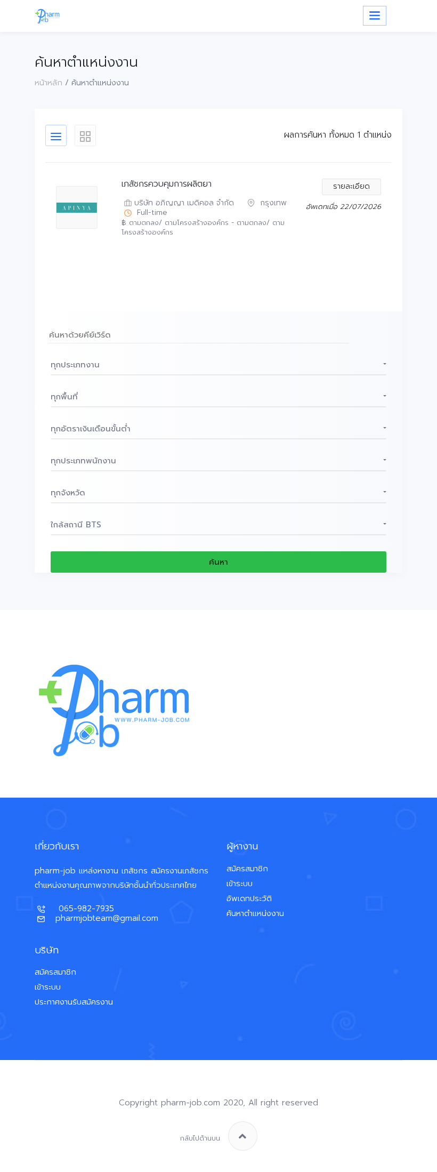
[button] (218, 364)
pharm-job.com (190, 1103)
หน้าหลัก (48, 82)
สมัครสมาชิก (247, 868)
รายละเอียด (351, 186)
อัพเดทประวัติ (249, 898)
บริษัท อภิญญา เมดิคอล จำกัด (184, 203)
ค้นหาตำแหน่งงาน (255, 913)
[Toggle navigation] (374, 16)
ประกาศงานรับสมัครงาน (74, 1002)
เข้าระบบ (239, 883)
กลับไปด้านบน (200, 1138)
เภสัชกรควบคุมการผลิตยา (167, 184)
